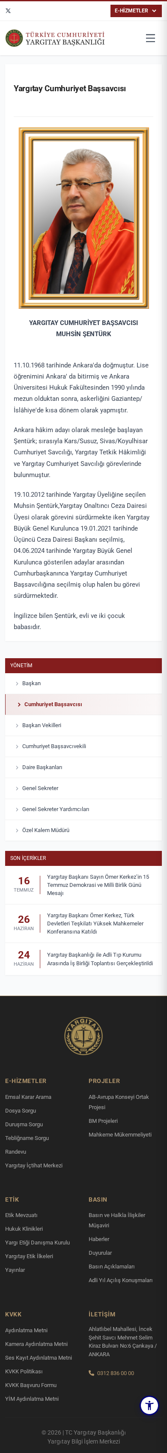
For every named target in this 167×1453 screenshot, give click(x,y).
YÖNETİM (21, 665)
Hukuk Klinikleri (24, 1229)
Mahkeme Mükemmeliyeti (120, 1134)
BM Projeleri (103, 1121)
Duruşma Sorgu (24, 1124)
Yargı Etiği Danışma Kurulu (37, 1242)
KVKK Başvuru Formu (31, 1385)
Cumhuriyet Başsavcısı (53, 704)
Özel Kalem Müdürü (45, 830)
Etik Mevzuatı (21, 1215)
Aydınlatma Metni (26, 1330)
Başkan (31, 683)
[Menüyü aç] (151, 38)
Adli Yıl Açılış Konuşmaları (121, 1280)
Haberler (99, 1239)
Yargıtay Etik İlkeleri (29, 1256)
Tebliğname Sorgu (27, 1138)
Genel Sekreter (40, 788)
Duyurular (100, 1253)
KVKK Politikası (24, 1371)
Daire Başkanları (42, 767)
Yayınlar (15, 1270)
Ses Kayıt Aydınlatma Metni (38, 1358)
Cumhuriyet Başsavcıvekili (54, 746)
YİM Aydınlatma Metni (32, 1399)
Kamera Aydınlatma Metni (36, 1344)
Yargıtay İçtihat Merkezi (34, 1165)
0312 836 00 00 (115, 1373)
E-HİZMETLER (131, 11)
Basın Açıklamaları (112, 1266)
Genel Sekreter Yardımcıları (55, 809)
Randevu (15, 1152)
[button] (149, 1405)
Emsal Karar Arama (28, 1097)
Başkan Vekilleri (41, 725)
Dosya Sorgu (20, 1110)
